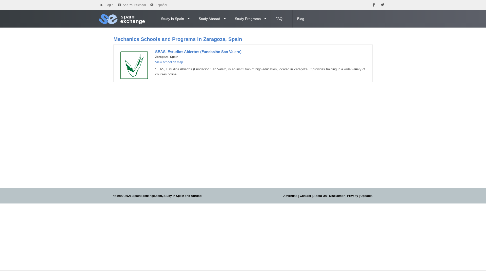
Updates (366, 196)
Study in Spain (172, 19)
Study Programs (248, 19)
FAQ (278, 19)
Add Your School (134, 5)
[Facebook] (374, 5)
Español (161, 5)
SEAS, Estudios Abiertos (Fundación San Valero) (198, 52)
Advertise (290, 196)
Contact (305, 196)
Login (109, 5)
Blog (300, 19)
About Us (320, 196)
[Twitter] (382, 5)
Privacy (352, 196)
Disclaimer (337, 196)
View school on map (169, 62)
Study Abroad (209, 19)
